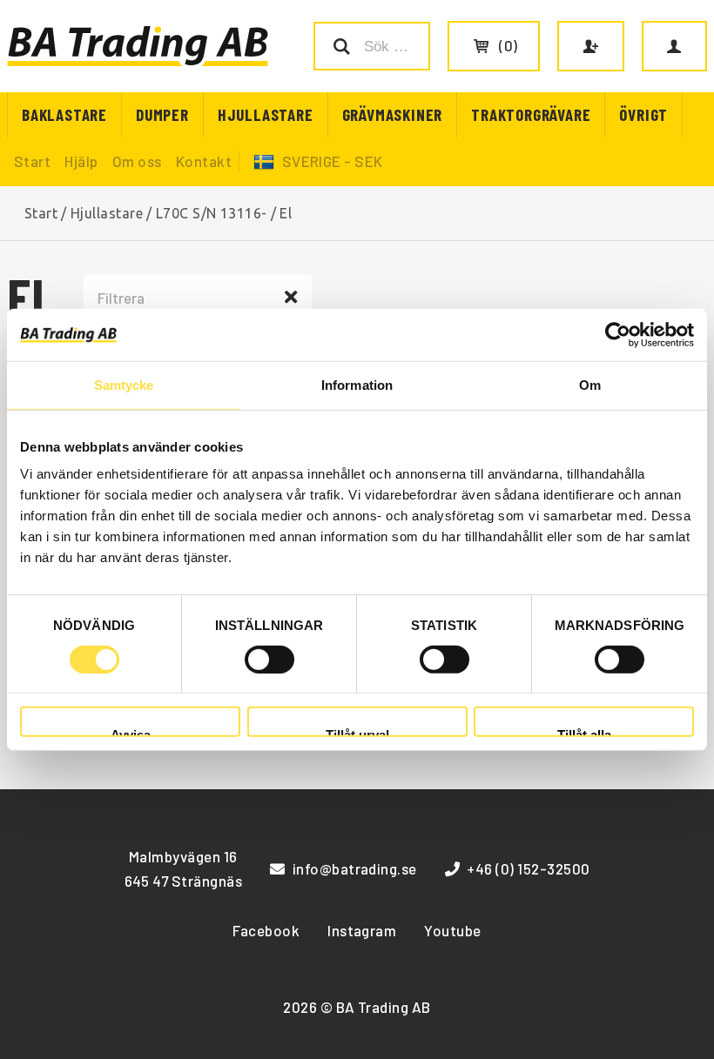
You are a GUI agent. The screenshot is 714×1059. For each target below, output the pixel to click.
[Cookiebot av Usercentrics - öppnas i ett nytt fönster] (618, 334)
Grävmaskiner (392, 114)
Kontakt (204, 161)
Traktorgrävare (530, 114)
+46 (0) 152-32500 (528, 868)
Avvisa (131, 732)
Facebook (266, 930)
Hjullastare (265, 114)
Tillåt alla (584, 732)
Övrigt (643, 114)
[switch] (269, 660)
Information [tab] (357, 384)
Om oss (137, 161)
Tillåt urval (357, 732)
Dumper (162, 114)
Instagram (361, 930)
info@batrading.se (355, 868)
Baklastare (64, 114)
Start (32, 161)
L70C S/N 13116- (211, 213)
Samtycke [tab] (124, 384)
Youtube (452, 930)
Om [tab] (590, 384)
